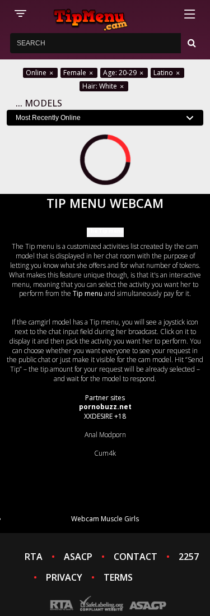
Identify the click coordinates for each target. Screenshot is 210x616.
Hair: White (100, 86)
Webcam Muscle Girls (105, 519)
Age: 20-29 (120, 72)
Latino (164, 72)
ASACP (78, 556)
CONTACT (135, 556)
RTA (34, 556)
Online (37, 72)
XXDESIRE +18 (105, 416)
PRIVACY (64, 577)
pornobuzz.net (105, 406)
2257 (189, 556)
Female (75, 72)
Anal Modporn (105, 434)
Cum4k (105, 453)
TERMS (118, 577)
